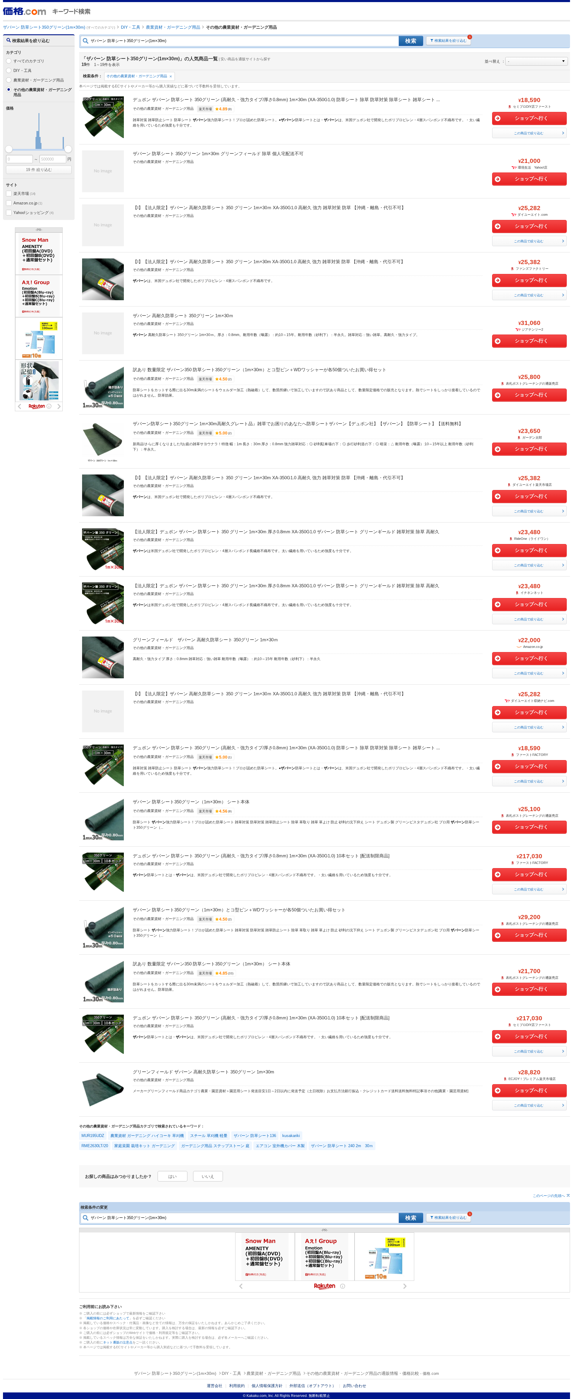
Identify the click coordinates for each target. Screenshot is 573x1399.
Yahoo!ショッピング (33, 212)
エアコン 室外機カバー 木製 (280, 1146)
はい (172, 1176)
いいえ (208, 1176)
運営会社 (214, 1385)
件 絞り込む (39, 169)
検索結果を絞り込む (451, 40)
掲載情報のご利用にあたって (108, 1318)
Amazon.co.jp (27, 203)
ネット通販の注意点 (118, 1342)
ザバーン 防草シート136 (255, 1135)
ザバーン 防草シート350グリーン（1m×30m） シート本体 (191, 801)
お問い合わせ (354, 1385)
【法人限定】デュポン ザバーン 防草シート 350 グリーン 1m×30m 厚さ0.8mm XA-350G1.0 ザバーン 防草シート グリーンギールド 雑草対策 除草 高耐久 (286, 531)
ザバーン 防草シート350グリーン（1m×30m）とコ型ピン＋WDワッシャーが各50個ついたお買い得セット (239, 909)
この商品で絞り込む (528, 133)
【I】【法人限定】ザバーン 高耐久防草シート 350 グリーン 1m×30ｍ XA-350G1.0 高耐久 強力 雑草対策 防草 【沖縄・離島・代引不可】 (269, 207)
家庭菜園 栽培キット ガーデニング (144, 1146)
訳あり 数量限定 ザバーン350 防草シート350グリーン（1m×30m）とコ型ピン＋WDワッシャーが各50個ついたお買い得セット (259, 369)
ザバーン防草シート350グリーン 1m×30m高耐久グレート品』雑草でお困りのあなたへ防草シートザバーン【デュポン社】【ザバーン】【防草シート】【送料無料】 (298, 423)
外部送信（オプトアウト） (312, 1385)
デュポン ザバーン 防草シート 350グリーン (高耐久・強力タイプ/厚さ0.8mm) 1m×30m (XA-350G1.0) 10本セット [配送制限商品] (261, 855)
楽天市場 (24, 193)
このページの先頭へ (549, 1196)
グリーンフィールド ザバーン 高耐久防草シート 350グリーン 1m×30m (203, 1071)
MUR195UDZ (92, 1135)
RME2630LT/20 (94, 1146)
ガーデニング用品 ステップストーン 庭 (215, 1146)
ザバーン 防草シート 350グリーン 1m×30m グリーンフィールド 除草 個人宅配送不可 (218, 153)
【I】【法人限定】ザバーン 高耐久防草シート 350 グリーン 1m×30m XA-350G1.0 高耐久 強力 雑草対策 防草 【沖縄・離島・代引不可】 (269, 261)
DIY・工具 (22, 70)
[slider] (9, 149)
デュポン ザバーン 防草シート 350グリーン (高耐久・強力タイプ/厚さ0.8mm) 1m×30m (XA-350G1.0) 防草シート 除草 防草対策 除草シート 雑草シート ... (286, 99)
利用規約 (237, 1385)
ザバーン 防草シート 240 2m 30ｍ (342, 1146)
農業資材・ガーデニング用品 (38, 80)
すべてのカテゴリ (28, 61)
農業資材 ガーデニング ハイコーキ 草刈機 (147, 1135)
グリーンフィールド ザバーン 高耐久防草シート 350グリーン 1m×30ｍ (205, 639)
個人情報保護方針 (267, 1385)
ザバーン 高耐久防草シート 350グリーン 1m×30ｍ (183, 315)
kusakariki (291, 1135)
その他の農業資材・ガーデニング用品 (136, 76)
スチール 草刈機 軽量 (208, 1135)
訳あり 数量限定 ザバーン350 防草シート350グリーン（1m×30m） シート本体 (211, 963)
